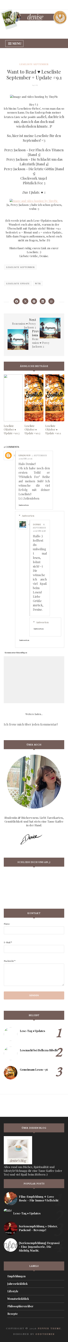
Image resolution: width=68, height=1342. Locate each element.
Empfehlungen (16, 1276)
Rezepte (12, 1314)
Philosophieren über (20, 1306)
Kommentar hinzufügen (16, 652)
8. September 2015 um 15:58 (39, 527)
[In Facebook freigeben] (17, 301)
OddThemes (45, 1333)
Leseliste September (34, 64)
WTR (38, 283)
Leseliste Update (18, 283)
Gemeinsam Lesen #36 (34, 1069)
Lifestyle (12, 1291)
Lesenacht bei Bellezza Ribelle (39, 1050)
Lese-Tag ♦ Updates (32, 1031)
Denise (37, 524)
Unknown (24, 455)
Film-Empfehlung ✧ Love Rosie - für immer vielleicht (38, 1198)
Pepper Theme (49, 1328)
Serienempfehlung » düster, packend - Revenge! (38, 1228)
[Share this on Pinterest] (34, 301)
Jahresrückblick (17, 1284)
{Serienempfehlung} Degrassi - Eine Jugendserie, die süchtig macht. (39, 1246)
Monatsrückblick (18, 1299)
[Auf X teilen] (25, 301)
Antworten (24, 505)
